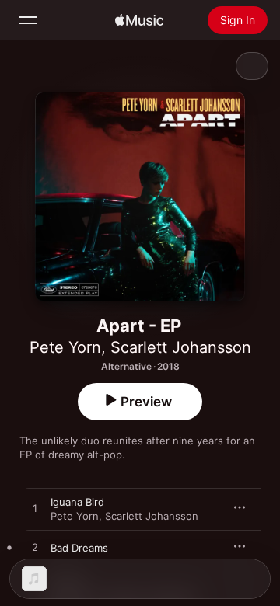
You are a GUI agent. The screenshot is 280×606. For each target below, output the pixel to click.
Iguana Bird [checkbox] (77, 502)
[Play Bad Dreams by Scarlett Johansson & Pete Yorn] (35, 548)
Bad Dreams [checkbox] (79, 548)
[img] (139, 20)
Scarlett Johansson (180, 347)
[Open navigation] (28, 20)
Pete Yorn (65, 347)
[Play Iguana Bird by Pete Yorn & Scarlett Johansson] (35, 509)
